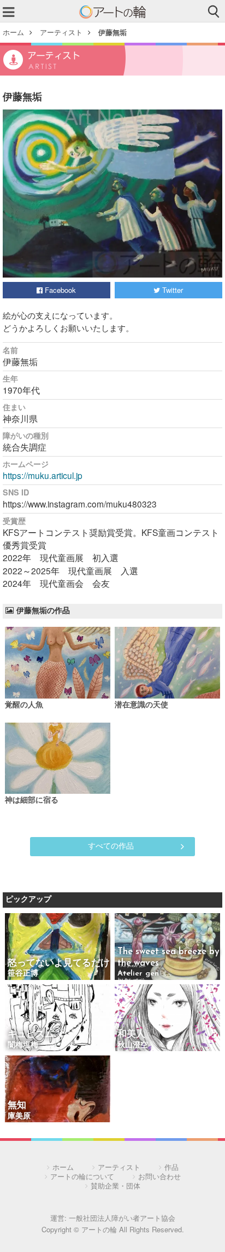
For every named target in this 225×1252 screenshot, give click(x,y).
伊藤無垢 (112, 32)
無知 (17, 1105)
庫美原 (19, 1116)
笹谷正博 (23, 974)
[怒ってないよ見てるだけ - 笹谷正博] (57, 947)
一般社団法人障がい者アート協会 (122, 1218)
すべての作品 (111, 845)
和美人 (131, 1034)
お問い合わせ (159, 1176)
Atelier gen (138, 974)
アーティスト (61, 32)
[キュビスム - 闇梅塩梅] (57, 1018)
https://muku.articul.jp (42, 475)
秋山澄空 (132, 1045)
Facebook (59, 290)
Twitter (171, 290)
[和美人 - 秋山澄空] (167, 1018)
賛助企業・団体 (115, 1185)
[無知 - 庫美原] (57, 1089)
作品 (171, 1167)
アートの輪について (82, 1176)
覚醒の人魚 (24, 705)
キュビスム (31, 1034)
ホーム (13, 32)
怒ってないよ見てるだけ (59, 963)
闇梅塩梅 (23, 1045)
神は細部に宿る (31, 801)
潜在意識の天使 (141, 705)
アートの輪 (112, 12)
